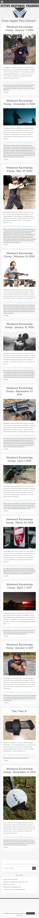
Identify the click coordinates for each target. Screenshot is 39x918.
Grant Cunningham (15, 570)
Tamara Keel (27, 155)
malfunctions (12, 843)
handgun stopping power (26, 232)
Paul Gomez (22, 632)
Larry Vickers (9, 235)
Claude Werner (10, 440)
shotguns (25, 88)
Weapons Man (9, 700)
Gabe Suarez (28, 372)
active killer (7, 145)
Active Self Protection (9, 85)
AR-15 (24, 145)
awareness (21, 840)
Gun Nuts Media (31, 841)
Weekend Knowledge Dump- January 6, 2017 (19, 646)
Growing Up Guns (23, 570)
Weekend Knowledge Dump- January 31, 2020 (19, 325)
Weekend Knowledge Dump (28, 82)
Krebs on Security (19, 505)
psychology (24, 309)
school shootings (6, 508)
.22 (5, 229)
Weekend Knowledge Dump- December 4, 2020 (19, 102)
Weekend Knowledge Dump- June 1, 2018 (19, 459)
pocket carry (27, 632)
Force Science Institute (21, 372)
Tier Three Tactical (20, 156)
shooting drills (20, 88)
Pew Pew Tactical (23, 237)
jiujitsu (21, 234)
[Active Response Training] (19, 11)
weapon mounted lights (8, 313)
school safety (29, 309)
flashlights (5, 232)
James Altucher (28, 306)
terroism (32, 155)
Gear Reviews (28, 755)
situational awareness (14, 240)
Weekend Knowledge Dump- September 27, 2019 (19, 391)
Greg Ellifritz (19, 82)
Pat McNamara (6, 443)
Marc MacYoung (23, 697)
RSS (37, 2)
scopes (16, 445)
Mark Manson (18, 235)
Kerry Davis (9, 308)
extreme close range (16, 841)
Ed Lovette (9, 841)
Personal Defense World (27, 86)
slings (17, 844)
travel (23, 446)
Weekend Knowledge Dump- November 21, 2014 (19, 770)
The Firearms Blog (22, 633)
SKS (20, 240)
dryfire (7, 372)
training (33, 698)
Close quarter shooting (28, 840)
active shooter (13, 145)
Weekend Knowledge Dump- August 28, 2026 (15, 882)
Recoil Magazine (21, 239)
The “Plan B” (19, 711)
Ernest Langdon (6, 86)
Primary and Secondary (11, 698)
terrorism (11, 242)
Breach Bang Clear (17, 85)
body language (31, 305)
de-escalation (14, 147)
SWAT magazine (26, 573)
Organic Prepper (6, 153)
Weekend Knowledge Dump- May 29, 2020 (19, 169)
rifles (9, 445)
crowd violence (17, 231)
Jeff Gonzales (16, 234)
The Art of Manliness (14, 633)
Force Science (16, 148)
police (22, 153)
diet (4, 372)
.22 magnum (8, 229)
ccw (31, 145)
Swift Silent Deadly (20, 155)
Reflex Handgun (13, 88)
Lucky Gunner (26, 373)
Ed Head (29, 147)
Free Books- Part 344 (9, 884)
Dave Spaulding (26, 568)
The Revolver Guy (12, 156)
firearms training (9, 148)
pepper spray (9, 309)
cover (21, 630)
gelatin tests (11, 232)
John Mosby (17, 150)
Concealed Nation (7, 147)
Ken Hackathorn (14, 697)
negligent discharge (16, 506)
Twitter (34, 2)
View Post (6, 92)
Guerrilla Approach (31, 570)
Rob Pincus (32, 571)
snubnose (21, 844)
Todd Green (24, 508)
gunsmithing (25, 148)
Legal (13, 235)
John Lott (14, 505)
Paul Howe (18, 153)
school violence (11, 311)
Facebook (32, 2)
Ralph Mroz (9, 239)
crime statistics (26, 630)
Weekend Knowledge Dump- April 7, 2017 (19, 586)
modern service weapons (27, 843)
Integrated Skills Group (8, 234)
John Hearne (14, 373)
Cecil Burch (11, 231)
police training (18, 309)
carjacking (7, 231)
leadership (17, 441)
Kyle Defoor (20, 373)
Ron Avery (12, 445)
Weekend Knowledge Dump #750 (12, 887)
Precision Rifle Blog (28, 153)
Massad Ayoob (13, 86)
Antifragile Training (29, 229)
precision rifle (6, 88)
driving (4, 841)
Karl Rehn (25, 234)
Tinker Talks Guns (30, 311)
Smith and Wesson (25, 758)
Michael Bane (19, 151)
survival (14, 155)
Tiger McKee (19, 446)
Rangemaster (15, 239)
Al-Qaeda (23, 229)
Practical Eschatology (7, 377)
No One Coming (29, 308)
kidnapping (29, 234)
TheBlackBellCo (30, 913)
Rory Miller (5, 573)
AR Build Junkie (19, 145)
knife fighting (23, 150)
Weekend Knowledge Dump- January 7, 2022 (19, 28)
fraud (21, 148)
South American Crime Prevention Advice (14, 889)
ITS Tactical (23, 306)
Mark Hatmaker (26, 505)
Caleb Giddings (25, 85)
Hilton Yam (30, 148)
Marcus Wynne (30, 150)
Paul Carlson (19, 86)
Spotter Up (29, 88)
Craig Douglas (16, 440)
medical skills (13, 151)
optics (33, 151)
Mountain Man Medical (27, 151)
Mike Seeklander (22, 308)
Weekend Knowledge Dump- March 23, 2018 (19, 521)
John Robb (10, 571)
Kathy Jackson (16, 571)
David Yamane (31, 85)
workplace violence (30, 377)
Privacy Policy (19, 915)
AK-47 (26, 305)
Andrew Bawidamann (9, 758)
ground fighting (17, 232)
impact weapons (11, 150)
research (14, 844)
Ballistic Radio (17, 370)
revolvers (27, 239)
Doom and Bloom (6, 697)
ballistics (28, 145)
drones (27, 440)
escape (6, 306)
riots (31, 239)
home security (6, 843)
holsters (9, 505)
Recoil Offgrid (31, 443)
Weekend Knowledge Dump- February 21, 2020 (19, 255)
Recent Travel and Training (10, 879)
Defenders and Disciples (22, 147)
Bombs (20, 568)
